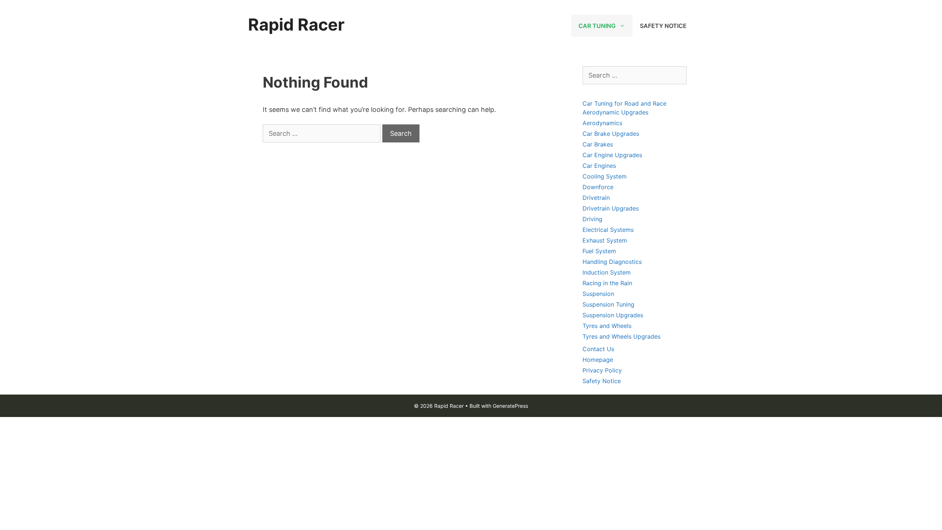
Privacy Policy (602, 370)
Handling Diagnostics (612, 261)
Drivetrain (596, 197)
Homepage (597, 359)
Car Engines (599, 165)
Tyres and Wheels (606, 325)
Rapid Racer (296, 24)
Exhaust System (604, 240)
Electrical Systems (608, 229)
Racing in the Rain (607, 283)
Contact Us (598, 349)
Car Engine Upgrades (612, 155)
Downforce (597, 187)
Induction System (606, 272)
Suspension (598, 293)
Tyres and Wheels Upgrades (621, 336)
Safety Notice (663, 25)
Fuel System (599, 251)
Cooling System (604, 176)
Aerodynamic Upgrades (615, 112)
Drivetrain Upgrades (610, 208)
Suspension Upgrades (612, 315)
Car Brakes (597, 144)
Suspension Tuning (608, 304)
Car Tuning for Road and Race (624, 103)
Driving (592, 219)
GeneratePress (510, 406)
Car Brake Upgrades (610, 133)
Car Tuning (597, 25)
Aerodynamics (602, 123)
